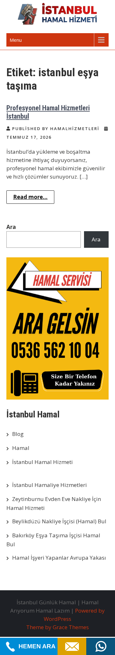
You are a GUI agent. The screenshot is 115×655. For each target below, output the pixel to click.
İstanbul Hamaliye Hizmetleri (49, 485)
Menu (16, 40)
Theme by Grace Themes (57, 627)
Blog (18, 434)
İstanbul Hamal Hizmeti (42, 462)
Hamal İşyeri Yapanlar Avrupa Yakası (59, 557)
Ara (11, 227)
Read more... (30, 197)
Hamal (20, 448)
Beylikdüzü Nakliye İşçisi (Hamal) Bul (59, 521)
